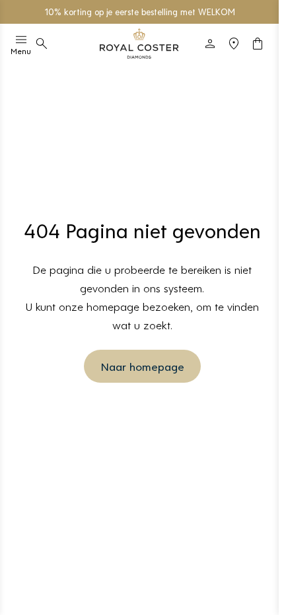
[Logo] (139, 43)
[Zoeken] (42, 43)
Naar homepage (142, 366)
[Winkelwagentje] (257, 43)
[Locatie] (233, 43)
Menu (21, 50)
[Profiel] (210, 43)
